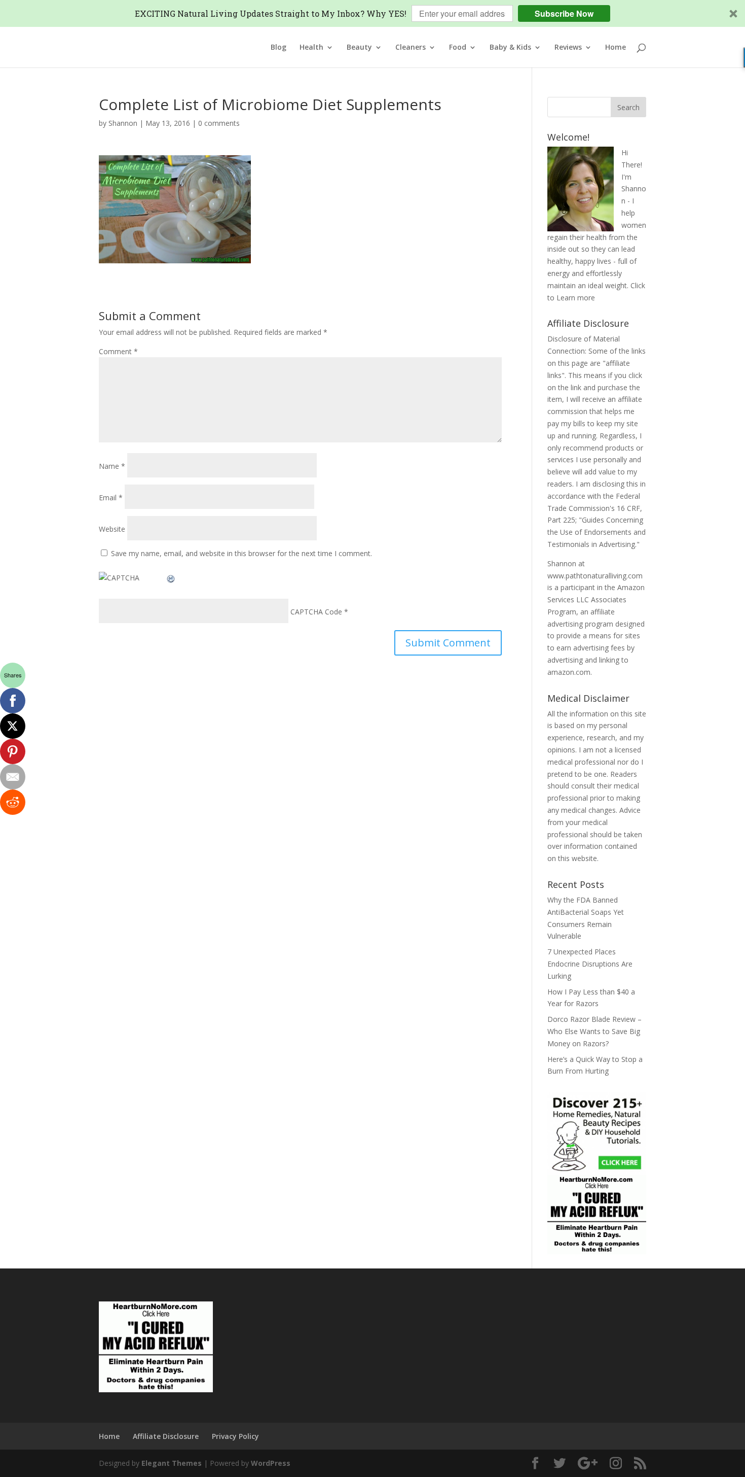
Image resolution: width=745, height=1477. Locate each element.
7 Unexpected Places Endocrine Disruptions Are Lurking (589, 964)
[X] (12, 726)
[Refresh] (171, 577)
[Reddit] (12, 802)
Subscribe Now (564, 13)
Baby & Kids (510, 48)
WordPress (270, 1463)
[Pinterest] (12, 751)
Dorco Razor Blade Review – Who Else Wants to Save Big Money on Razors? (594, 1031)
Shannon (122, 123)
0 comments (219, 123)
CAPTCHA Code (316, 611)
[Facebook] (12, 700)
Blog (278, 48)
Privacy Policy (235, 1436)
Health (311, 48)
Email (111, 497)
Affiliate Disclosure (166, 1436)
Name (112, 466)
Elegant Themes (171, 1463)
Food (457, 48)
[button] (372, 13)
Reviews (568, 48)
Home (615, 48)
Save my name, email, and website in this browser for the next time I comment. (241, 553)
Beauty (359, 48)
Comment (118, 351)
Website (112, 529)
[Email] (12, 776)
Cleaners (410, 48)
